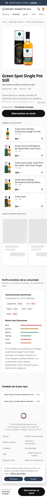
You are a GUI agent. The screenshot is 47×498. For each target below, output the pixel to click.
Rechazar (13, 479)
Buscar (6, 436)
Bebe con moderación (34, 460)
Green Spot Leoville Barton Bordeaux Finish (19, 401)
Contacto (6, 448)
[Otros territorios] (43, 9)
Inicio (4, 22)
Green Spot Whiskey (34, 22)
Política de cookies (18, 473)
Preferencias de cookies (34, 454)
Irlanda (16, 14)
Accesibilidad (30, 448)
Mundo (42, 14)
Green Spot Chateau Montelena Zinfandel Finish (19, 394)
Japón (25, 14)
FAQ (4, 454)
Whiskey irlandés (16, 22)
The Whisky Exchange (24, 107)
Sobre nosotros (9, 442)
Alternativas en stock (23, 113)
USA (34, 14)
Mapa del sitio (9, 460)
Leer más (41, 102)
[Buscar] (39, 9)
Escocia (5, 14)
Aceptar (33, 479)
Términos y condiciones (30, 442)
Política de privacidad (34, 436)
